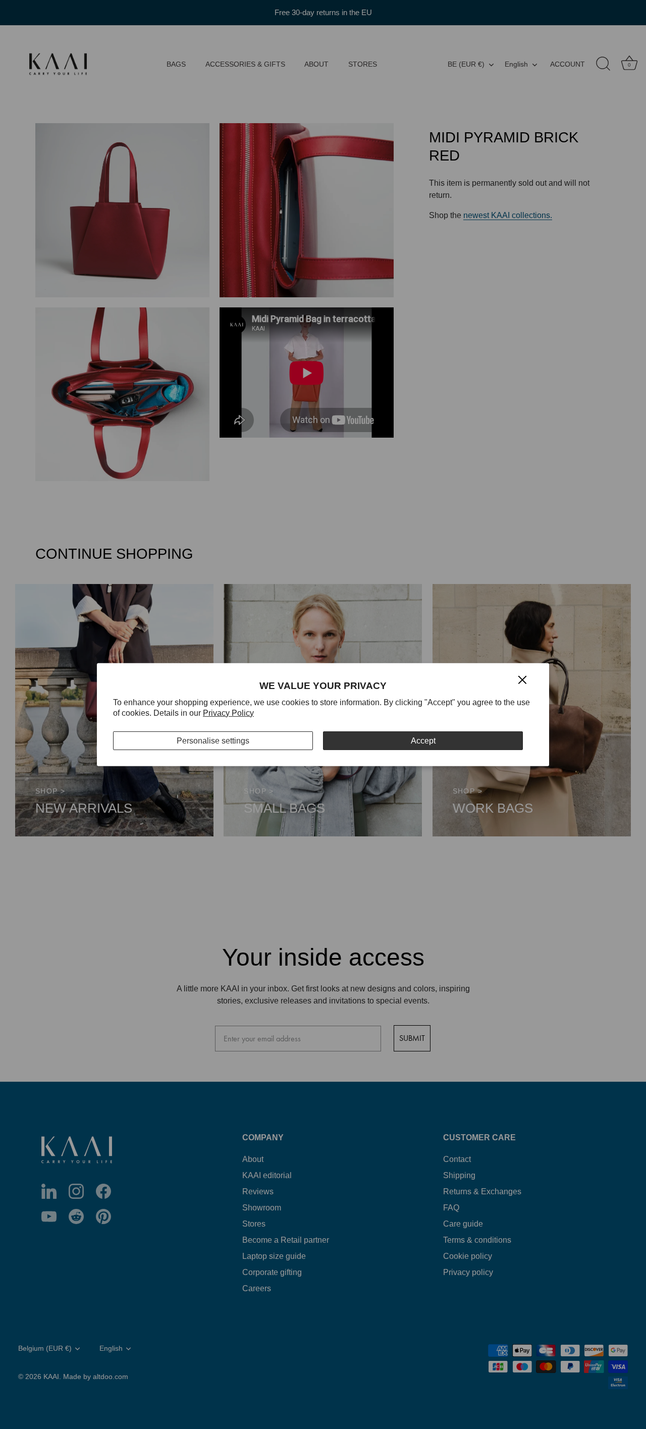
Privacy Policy (228, 713)
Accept (423, 740)
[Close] (522, 679)
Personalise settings (213, 740)
